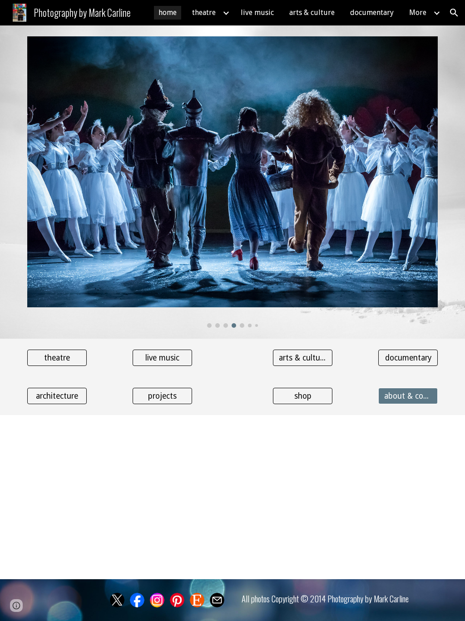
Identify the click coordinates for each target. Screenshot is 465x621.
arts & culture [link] (312, 12)
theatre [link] (204, 12)
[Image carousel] (232, 182)
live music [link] (257, 12)
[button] (454, 13)
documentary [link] (372, 12)
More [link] (417, 12)
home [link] (167, 12)
